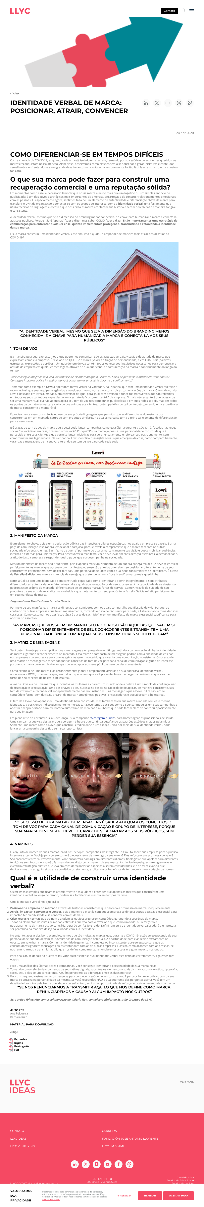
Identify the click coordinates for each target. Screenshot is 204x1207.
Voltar (16, 93)
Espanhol (20, 1039)
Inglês (18, 1043)
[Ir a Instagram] (97, 1164)
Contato (169, 11)
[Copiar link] (168, 103)
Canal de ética (185, 1177)
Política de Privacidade (180, 1180)
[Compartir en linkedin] (146, 103)
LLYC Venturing (22, 1146)
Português (21, 1046)
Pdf (16, 1050)
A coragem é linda (102, 718)
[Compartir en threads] (179, 103)
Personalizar (124, 1195)
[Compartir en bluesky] (190, 103)
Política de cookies (183, 1183)
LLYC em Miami (113, 1146)
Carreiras (110, 1131)
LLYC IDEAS (18, 1138)
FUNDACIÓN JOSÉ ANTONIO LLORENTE (130, 1138)
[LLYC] (20, 11)
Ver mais (187, 1081)
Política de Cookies (51, 1199)
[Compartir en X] (157, 103)
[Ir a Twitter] (86, 1164)
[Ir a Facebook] (119, 1164)
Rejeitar (150, 1195)
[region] (102, 1195)
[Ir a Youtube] (108, 1164)
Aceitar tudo (178, 1195)
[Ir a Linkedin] (75, 1164)
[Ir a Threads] (129, 1164)
